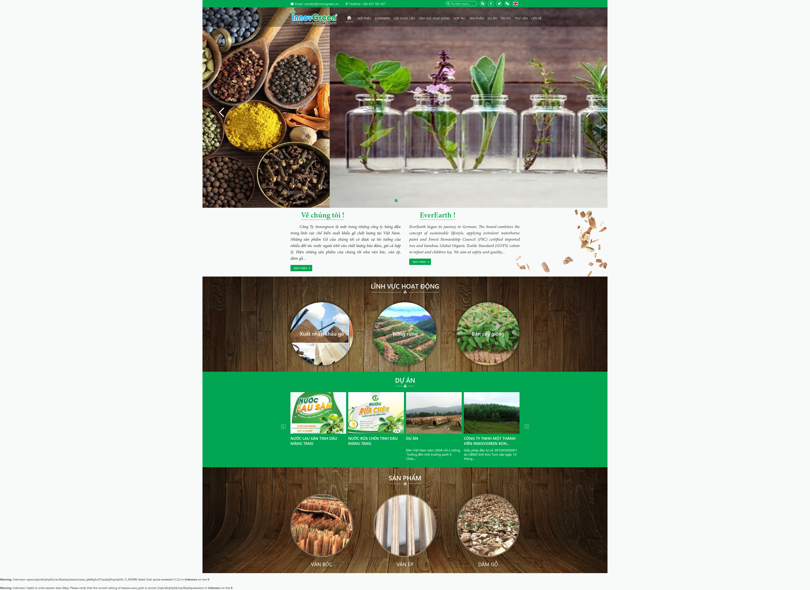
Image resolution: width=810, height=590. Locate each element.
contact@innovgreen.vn (317, 3)
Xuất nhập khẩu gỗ (322, 333)
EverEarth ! (437, 216)
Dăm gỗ (488, 564)
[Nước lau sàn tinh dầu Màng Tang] (318, 413)
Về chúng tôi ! (322, 216)
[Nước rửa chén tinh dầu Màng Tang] (376, 413)
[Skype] (483, 3)
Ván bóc (321, 564)
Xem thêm (300, 268)
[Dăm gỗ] (488, 525)
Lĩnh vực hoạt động (405, 286)
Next (526, 426)
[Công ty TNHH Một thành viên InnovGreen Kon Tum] (492, 413)
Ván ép (405, 564)
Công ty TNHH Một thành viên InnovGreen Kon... (490, 441)
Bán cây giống (488, 333)
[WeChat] (508, 3)
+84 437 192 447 (368, 3)
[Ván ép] (405, 525)
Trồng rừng (405, 333)
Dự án (405, 380)
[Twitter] (499, 3)
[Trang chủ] (349, 18)
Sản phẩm (405, 478)
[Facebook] (491, 3)
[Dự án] (434, 413)
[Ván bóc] (322, 525)
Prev (283, 426)
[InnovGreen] (313, 16)
